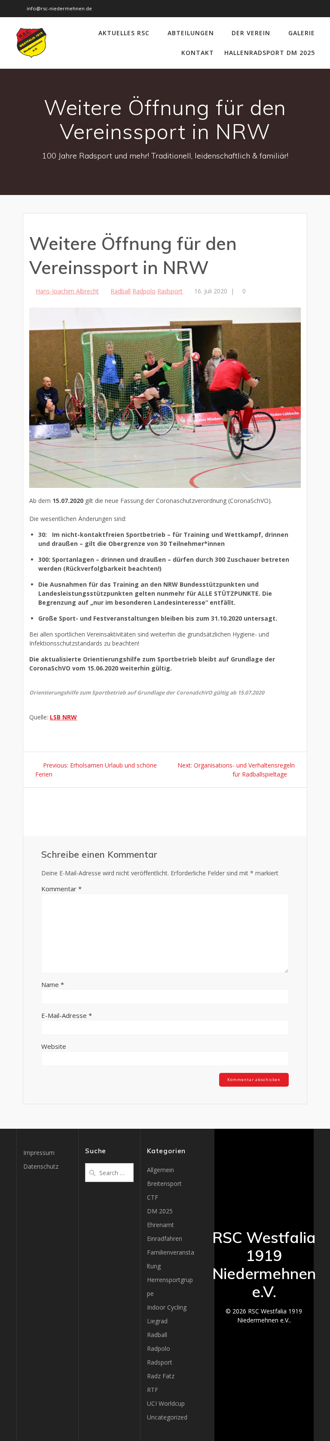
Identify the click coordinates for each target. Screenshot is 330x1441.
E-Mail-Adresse (66, 1015)
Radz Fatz (160, 1376)
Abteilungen (191, 33)
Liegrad (157, 1321)
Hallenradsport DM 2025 (269, 53)
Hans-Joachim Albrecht (67, 291)
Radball (120, 291)
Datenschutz (40, 1166)
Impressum (39, 1153)
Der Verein (251, 33)
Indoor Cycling (166, 1307)
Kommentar (61, 888)
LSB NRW (63, 717)
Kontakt (197, 53)
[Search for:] (109, 1171)
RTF (152, 1390)
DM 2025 (160, 1211)
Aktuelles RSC (124, 33)
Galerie (301, 33)
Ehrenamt (160, 1225)
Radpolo (144, 291)
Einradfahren (164, 1238)
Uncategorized (167, 1417)
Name (52, 984)
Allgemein (160, 1170)
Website (53, 1046)
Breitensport (164, 1183)
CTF (152, 1197)
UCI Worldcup (166, 1403)
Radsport (170, 291)
